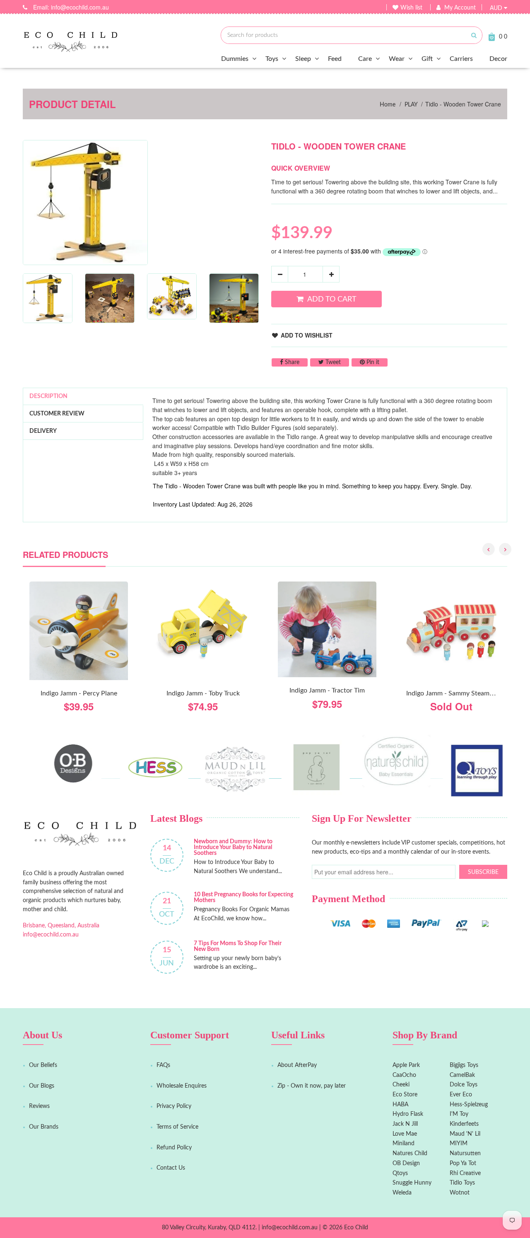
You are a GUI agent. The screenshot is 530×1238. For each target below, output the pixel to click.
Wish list (411, 8)
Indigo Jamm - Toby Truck (203, 693)
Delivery (43, 431)
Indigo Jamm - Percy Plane (79, 693)
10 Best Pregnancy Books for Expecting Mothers (243, 897)
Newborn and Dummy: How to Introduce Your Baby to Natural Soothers (233, 847)
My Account (460, 8)
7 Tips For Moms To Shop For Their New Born (238, 946)
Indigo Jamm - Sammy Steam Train (455, 693)
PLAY (411, 105)
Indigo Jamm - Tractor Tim (327, 690)
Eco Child (356, 1228)
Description (48, 396)
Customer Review (56, 414)
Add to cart (332, 299)
